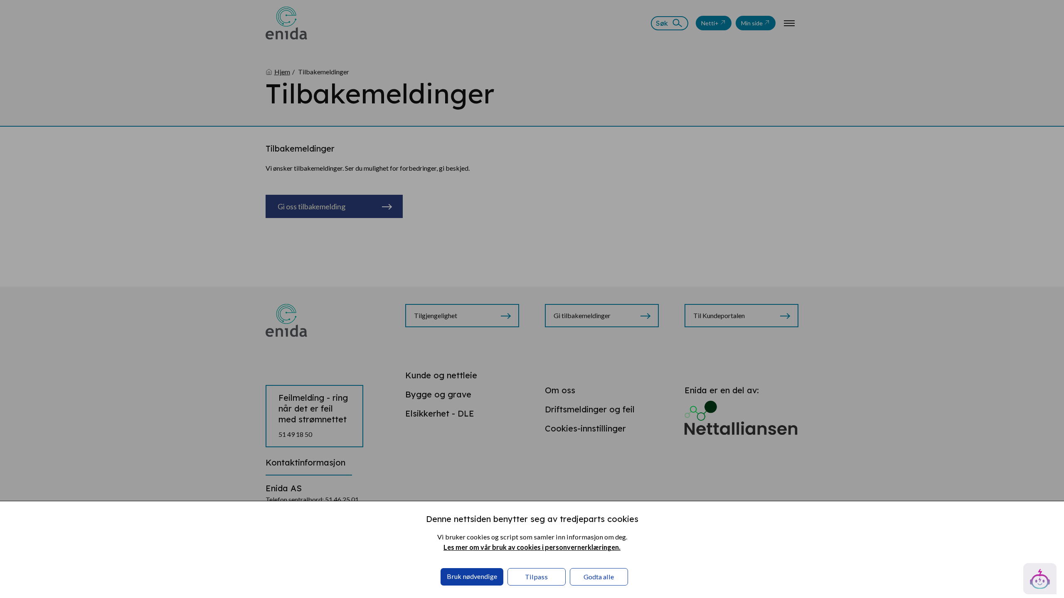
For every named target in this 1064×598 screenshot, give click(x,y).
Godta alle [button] (599, 577)
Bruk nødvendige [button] (472, 576)
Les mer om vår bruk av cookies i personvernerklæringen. (532, 547)
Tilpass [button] (536, 577)
